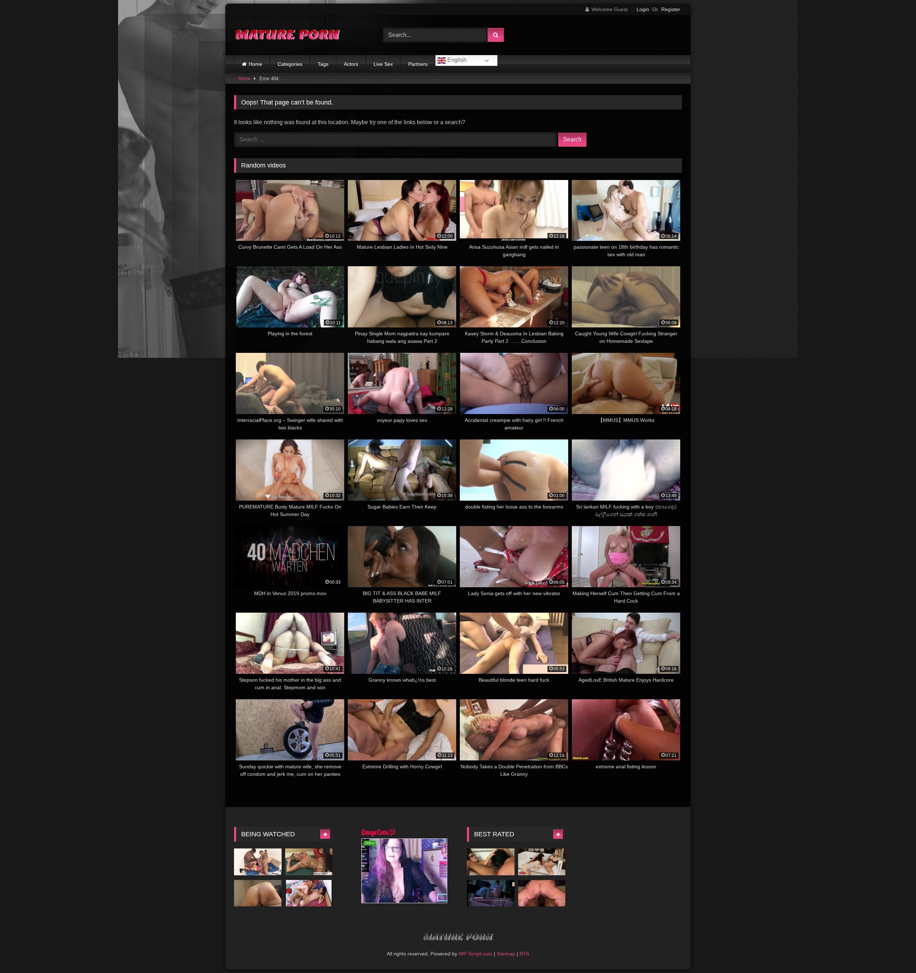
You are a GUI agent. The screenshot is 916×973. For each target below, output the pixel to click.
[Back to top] (894, 952)
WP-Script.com (475, 954)
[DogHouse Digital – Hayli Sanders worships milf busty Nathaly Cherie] (542, 861)
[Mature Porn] (287, 35)
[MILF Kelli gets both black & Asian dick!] (258, 861)
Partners (418, 64)
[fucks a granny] (309, 861)
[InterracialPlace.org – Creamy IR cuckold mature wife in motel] (542, 893)
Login (643, 9)
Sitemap (506, 954)
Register (670, 9)
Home (255, 64)
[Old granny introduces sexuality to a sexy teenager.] (491, 861)
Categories (290, 64)
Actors (351, 64)
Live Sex (383, 64)
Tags (323, 64)
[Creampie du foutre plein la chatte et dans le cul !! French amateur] (309, 893)
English (456, 60)
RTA (524, 954)
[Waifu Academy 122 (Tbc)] (491, 893)
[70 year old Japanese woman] (258, 893)
